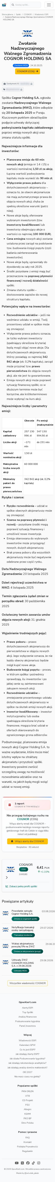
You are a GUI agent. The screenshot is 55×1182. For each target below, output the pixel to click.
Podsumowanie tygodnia (27, 1021)
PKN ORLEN (27, 1091)
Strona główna (7, 14)
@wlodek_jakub (31, 1173)
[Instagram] (38, 1163)
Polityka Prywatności (27, 1146)
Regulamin (27, 1151)
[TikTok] (33, 1163)
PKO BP (27, 1118)
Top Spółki (27, 1012)
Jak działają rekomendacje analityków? (27, 1063)
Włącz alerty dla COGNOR (29, 841)
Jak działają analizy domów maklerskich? (27, 1067)
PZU (27, 1104)
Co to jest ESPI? (27, 1049)
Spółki (18, 14)
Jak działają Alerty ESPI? (27, 1054)
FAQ (28, 1137)
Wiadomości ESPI (41, 14)
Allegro (27, 1109)
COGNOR (28, 14)
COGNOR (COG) (26, 71)
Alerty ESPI (27, 1007)
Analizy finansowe (27, 1016)
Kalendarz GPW (27, 1045)
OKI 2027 (27, 1072)
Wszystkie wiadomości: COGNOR (27, 983)
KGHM (27, 1113)
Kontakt (27, 1142)
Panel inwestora (27, 1025)
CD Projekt (27, 1100)
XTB (27, 1095)
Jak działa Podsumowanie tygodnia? (27, 1058)
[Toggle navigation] (49, 5)
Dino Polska (27, 1122)
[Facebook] (27, 1163)
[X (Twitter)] (22, 1163)
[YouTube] (16, 1163)
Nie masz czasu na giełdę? (27, 1076)
